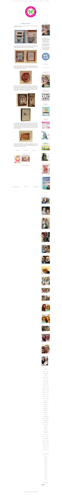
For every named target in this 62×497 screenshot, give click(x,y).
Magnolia (46, 400)
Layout (47, 398)
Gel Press (48, 392)
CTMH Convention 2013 (46, 377)
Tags (47, 434)
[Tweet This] (24, 150)
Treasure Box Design (45, 438)
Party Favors (45, 414)
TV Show (44, 434)
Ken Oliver (47, 396)
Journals (44, 396)
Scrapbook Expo (46, 422)
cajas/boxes (47, 440)
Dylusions (48, 390)
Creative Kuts (44, 386)
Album (47, 371)
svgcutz (43, 449)
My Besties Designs (45, 410)
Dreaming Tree (44, 390)
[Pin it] (26, 150)
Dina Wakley (47, 388)
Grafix (47, 394)
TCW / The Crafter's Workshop (45, 432)
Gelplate (44, 394)
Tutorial (44, 440)
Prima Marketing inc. (45, 416)
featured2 (47, 442)
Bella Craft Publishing (45, 373)
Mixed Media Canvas (45, 408)
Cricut (48, 386)
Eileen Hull (44, 392)
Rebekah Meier (47, 418)
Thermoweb (47, 436)
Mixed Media (45, 406)
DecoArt (43, 388)
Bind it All (46, 375)
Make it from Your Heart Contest (46, 402)
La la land (44, 398)
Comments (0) (18, 150)
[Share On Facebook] (25, 150)
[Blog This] (27, 150)
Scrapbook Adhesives (45, 420)
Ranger (43, 418)
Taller (43, 436)
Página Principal (26, 186)
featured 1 (44, 442)
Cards (34, 150)
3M (43, 371)
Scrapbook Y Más (31, 496)
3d (45, 371)
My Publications (46, 412)
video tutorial (47, 449)
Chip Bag (47, 379)
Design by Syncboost (35, 496)
